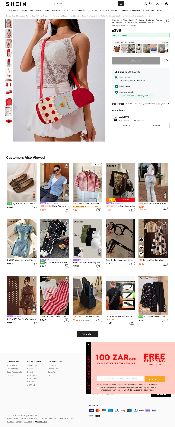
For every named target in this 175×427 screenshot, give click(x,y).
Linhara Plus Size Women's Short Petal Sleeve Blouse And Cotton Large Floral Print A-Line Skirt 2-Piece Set (153, 260)
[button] (162, 3)
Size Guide (31, 382)
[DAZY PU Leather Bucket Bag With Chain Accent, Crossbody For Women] (161, 48)
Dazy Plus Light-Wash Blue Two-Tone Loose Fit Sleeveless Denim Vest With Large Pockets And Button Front (54, 206)
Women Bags (31, 16)
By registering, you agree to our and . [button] (128, 384)
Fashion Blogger (13, 369)
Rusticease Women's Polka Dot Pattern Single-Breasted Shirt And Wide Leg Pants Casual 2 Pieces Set (153, 316)
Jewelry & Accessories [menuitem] (108, 10)
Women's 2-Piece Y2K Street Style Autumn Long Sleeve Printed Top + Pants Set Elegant (153, 203)
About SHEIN (12, 365)
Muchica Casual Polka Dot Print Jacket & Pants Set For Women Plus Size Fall (54, 262)
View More (87, 334)
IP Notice (10, 422)
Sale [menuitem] (31, 10)
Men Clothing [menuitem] (83, 10)
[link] (151, 3)
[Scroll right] (167, 10)
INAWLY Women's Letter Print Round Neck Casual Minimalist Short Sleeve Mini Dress (22, 260)
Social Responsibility (14, 372)
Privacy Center (12, 418)
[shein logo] (16, 4)
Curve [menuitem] (73, 10)
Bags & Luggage (18, 16)
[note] (120, 200)
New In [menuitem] (24, 10)
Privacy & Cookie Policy (29, 418)
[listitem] (116, 48)
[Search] (121, 3)
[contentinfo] (130, 410)
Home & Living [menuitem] (148, 10)
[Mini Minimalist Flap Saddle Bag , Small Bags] (131, 48)
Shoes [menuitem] (94, 10)
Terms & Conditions (48, 418)
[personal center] (145, 3)
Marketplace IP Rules (66, 418)
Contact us (52, 365)
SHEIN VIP (31, 385)
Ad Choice (28, 422)
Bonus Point (52, 372)
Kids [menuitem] (66, 10)
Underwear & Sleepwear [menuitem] (130, 10)
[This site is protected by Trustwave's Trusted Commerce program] (91, 416)
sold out (136, 60)
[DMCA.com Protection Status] (97, 416)
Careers (10, 375)
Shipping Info (32, 365)
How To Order (32, 375)
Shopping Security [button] (126, 92)
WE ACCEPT (94, 406)
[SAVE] (166, 60)
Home (7, 16)
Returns (30, 369)
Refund (30, 372)
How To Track (32, 379)
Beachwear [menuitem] (57, 10)
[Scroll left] (164, 10)
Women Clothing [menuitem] (42, 10)
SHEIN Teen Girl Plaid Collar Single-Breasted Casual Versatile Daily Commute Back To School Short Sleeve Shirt (87, 203)
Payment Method (54, 369)
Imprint (18, 422)
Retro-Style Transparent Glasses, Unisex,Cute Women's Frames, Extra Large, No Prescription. (120, 260)
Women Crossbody (44, 16)
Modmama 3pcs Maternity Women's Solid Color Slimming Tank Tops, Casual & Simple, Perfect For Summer (87, 262)
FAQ (49, 375)
